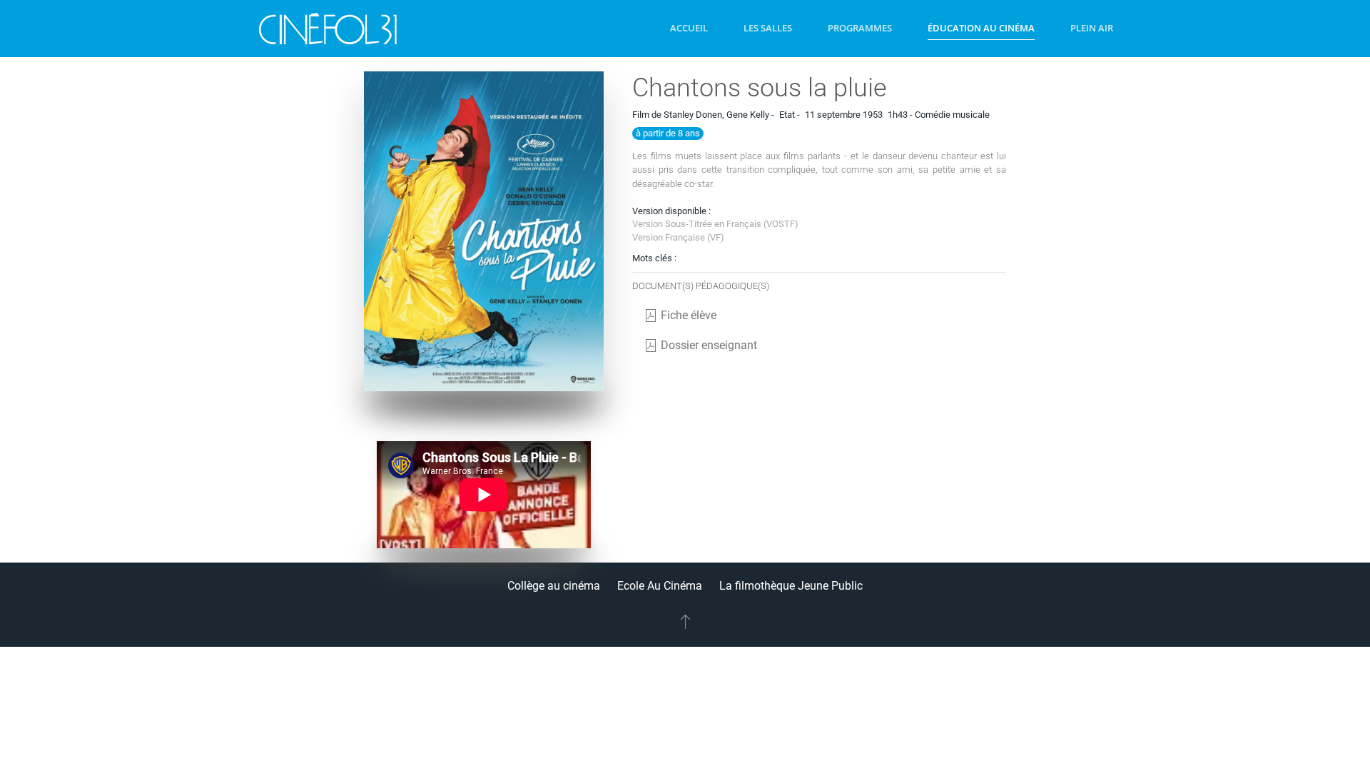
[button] (685, 621)
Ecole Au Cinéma (659, 586)
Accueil (689, 27)
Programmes (860, 27)
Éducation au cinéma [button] (981, 27)
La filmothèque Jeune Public (791, 586)
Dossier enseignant (709, 345)
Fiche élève (688, 315)
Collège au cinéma (553, 586)
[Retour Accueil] (328, 28)
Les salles (768, 27)
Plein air (1091, 27)
